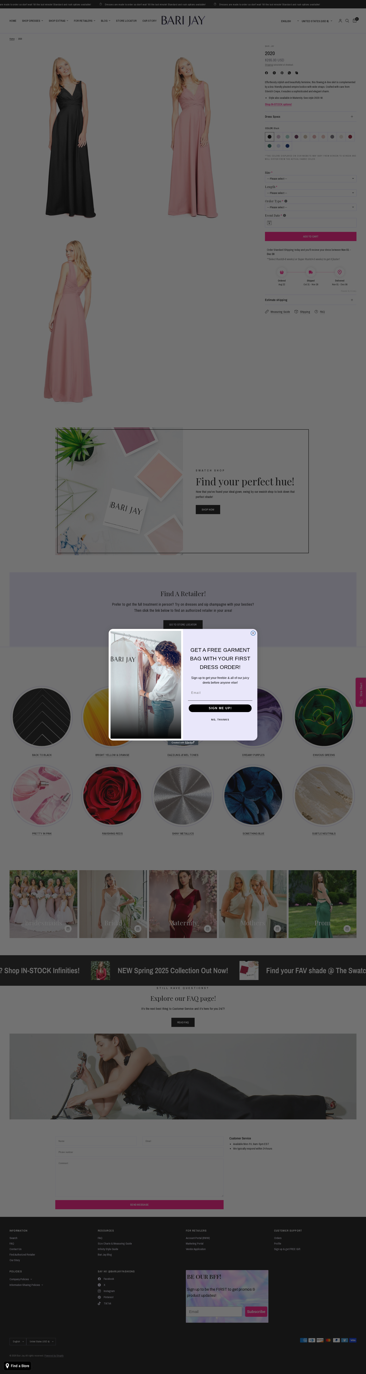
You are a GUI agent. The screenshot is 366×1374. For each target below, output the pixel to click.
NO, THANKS (220, 719)
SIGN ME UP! (220, 708)
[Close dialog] (253, 633)
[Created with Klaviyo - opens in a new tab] (183, 742)
